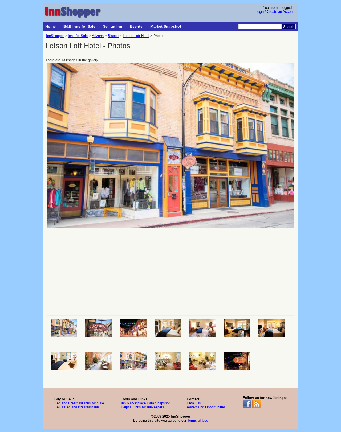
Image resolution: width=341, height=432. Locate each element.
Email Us (194, 403)
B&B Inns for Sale (79, 26)
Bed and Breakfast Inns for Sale (79, 403)
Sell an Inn (112, 26)
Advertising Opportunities (206, 407)
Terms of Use (197, 420)
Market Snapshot (165, 26)
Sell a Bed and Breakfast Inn (76, 407)
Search (288, 27)
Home (50, 26)
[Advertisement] (170, 271)
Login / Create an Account (275, 12)
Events (136, 26)
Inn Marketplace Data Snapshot (145, 403)
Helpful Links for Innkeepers (142, 407)
